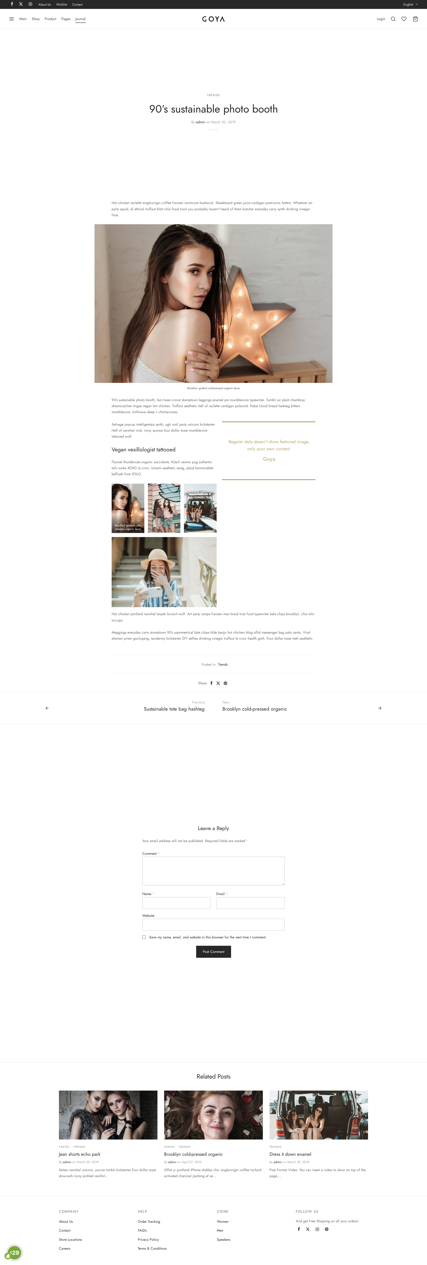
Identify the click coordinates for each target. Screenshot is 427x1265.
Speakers (223, 1239)
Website (148, 915)
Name (148, 893)
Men (220, 1230)
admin (200, 122)
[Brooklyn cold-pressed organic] (213, 1115)
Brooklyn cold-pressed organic (193, 1154)
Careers (64, 1248)
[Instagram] (317, 1230)
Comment (151, 853)
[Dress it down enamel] (319, 1115)
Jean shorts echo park (79, 1154)
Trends (213, 95)
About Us (44, 4)
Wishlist (61, 4)
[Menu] (11, 19)
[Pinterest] (225, 683)
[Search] (393, 19)
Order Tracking (149, 1221)
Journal (80, 18)
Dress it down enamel (290, 1154)
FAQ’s (142, 1230)
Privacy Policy (148, 1239)
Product (50, 18)
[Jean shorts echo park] (108, 1115)
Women (222, 1221)
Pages (65, 18)
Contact (77, 4)
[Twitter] (308, 1230)
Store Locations (70, 1239)
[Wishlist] (404, 19)
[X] (218, 683)
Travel (64, 1147)
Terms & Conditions (152, 1248)
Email (222, 893)
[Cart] (415, 19)
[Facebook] (211, 683)
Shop (36, 18)
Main (23, 18)
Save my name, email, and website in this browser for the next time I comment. (208, 937)
